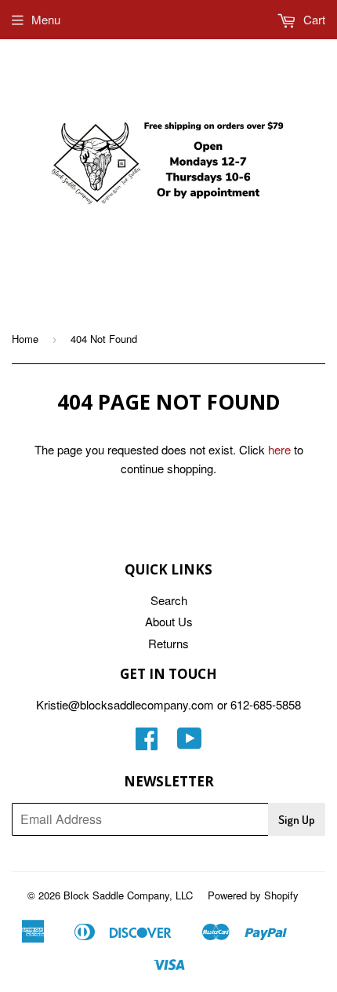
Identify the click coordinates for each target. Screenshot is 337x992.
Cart (312, 19)
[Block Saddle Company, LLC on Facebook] (146, 743)
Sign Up (296, 819)
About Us (169, 621)
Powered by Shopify (253, 895)
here (279, 449)
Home (25, 338)
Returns (168, 643)
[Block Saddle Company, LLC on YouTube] (189, 743)
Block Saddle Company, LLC (128, 895)
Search (168, 600)
